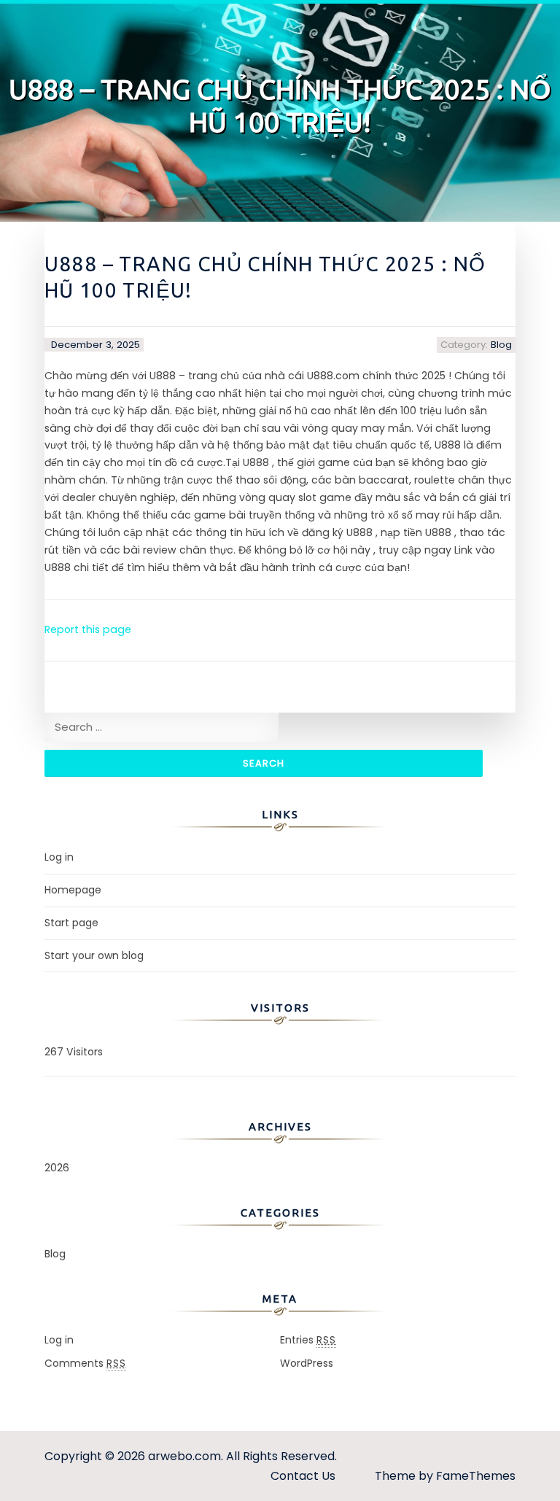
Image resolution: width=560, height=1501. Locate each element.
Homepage (72, 890)
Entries (308, 1340)
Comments (85, 1363)
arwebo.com (184, 1456)
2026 (56, 1167)
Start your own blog (94, 955)
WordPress (306, 1363)
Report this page (87, 629)
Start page (71, 922)
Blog (501, 345)
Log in (59, 857)
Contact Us (303, 1475)
